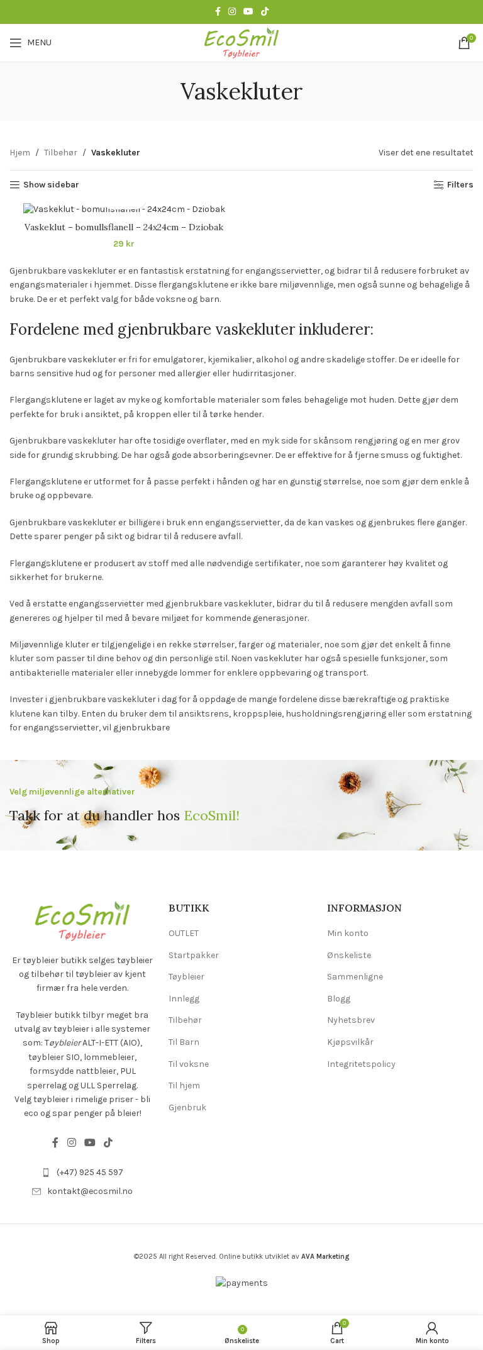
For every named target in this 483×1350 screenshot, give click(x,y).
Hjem (19, 152)
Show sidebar (51, 185)
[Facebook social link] (218, 12)
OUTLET (184, 933)
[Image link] (82, 920)
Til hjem (184, 1085)
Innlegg (184, 998)
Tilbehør (60, 152)
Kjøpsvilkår (350, 1042)
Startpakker (194, 955)
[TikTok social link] (264, 12)
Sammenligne (355, 976)
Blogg (338, 998)
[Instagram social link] (232, 12)
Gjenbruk (187, 1107)
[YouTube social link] (248, 12)
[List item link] (82, 1173)
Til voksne (189, 1064)
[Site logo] (241, 41)
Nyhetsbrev (351, 1020)
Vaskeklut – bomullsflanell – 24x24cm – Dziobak (124, 227)
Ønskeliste (349, 955)
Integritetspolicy (361, 1064)
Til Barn (184, 1042)
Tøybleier (186, 976)
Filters (460, 185)
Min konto (348, 933)
